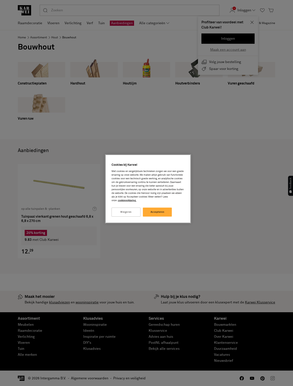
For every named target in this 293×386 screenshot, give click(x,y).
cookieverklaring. (127, 200)
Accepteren (158, 212)
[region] (148, 188)
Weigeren (126, 212)
